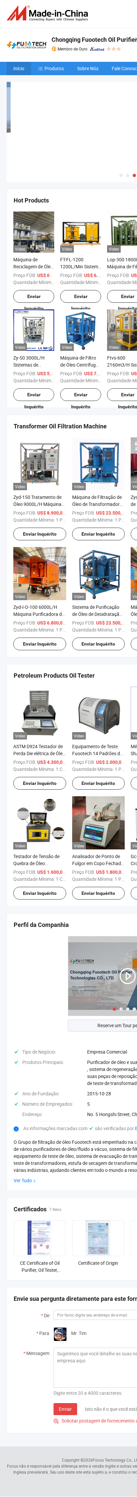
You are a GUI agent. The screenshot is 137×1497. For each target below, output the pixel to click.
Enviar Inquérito (34, 298)
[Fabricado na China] (48, 13)
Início (18, 68)
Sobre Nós (87, 68)
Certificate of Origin (98, 1263)
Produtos (54, 68)
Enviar (65, 1409)
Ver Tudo (23, 1180)
